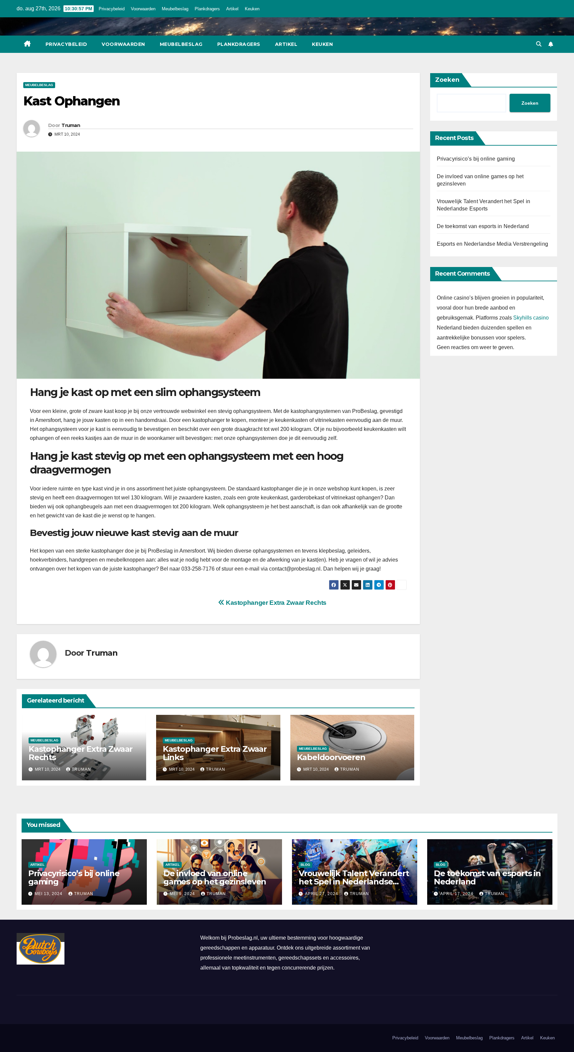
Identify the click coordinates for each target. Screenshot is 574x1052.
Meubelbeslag (175, 8)
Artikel (232, 8)
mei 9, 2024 (183, 893)
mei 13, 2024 (49, 893)
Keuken (252, 8)
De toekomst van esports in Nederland (483, 226)
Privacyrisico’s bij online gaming (476, 159)
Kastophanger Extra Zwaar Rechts (275, 602)
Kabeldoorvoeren (331, 757)
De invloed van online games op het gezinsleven (214, 877)
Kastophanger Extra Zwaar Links (215, 753)
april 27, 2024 (322, 893)
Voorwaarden (143, 8)
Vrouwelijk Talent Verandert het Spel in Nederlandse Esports (354, 881)
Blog (305, 864)
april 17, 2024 (457, 893)
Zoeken (447, 79)
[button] (538, 44)
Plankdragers (207, 8)
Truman (70, 125)
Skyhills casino (531, 318)
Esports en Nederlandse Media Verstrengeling (492, 244)
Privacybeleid (112, 8)
